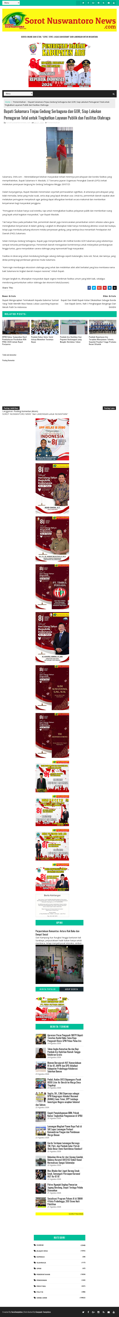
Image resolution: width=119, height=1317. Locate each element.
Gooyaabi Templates (43, 1311)
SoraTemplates (17, 1311)
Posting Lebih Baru (11, 408)
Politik (40, 1292)
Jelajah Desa (42, 1251)
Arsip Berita (71, 989)
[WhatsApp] (78, 1312)
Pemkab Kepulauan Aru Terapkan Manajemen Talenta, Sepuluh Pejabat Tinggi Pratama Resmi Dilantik (102, 340)
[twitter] (83, 3)
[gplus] (93, 3)
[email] (109, 3)
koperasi (41, 1257)
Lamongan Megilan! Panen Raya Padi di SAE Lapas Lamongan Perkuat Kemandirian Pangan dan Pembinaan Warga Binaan (64, 1131)
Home (7, 102)
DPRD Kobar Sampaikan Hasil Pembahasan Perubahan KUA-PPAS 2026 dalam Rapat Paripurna (14, 340)
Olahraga (41, 1263)
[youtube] (114, 3)
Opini (39, 1268)
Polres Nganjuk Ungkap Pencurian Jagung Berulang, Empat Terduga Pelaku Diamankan (65, 1187)
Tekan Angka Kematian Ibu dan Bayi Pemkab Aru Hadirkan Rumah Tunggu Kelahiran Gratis (63, 1051)
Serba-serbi (42, 1298)
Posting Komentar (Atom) (26, 411)
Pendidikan (42, 1280)
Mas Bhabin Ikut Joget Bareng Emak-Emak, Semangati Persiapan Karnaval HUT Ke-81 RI (63, 1173)
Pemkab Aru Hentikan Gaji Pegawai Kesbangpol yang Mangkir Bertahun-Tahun (71, 339)
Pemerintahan (19, 102)
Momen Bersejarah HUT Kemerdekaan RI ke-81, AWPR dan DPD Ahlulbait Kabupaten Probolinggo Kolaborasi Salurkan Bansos (64, 1067)
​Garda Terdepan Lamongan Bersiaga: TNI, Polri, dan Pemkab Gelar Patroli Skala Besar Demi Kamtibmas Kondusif (64, 1145)
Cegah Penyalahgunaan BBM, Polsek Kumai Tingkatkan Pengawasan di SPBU (64, 1114)
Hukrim (40, 1245)
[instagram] (98, 3)
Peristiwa (41, 1286)
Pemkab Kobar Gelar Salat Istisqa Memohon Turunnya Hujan (42, 339)
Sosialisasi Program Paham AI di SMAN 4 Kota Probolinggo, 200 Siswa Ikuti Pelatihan (65, 1201)
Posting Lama (109, 408)
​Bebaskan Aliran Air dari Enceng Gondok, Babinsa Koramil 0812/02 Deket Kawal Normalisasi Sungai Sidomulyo (65, 1159)
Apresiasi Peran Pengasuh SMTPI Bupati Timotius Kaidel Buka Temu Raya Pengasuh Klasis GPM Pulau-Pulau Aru (65, 1038)
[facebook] (88, 3)
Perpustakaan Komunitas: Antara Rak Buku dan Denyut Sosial (57, 932)
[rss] (103, 3)
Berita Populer (48, 989)
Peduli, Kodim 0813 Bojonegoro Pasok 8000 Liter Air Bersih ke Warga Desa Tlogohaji (64, 1082)
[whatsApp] (78, 3)
